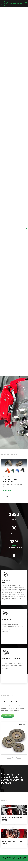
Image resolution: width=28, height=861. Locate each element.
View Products (7, 490)
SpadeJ (22, 858)
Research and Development (11, 658)
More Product (7, 715)
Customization (7, 619)
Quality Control (7, 580)
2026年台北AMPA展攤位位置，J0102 (13, 819)
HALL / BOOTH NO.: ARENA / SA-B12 (12, 842)
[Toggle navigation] (26, 3)
